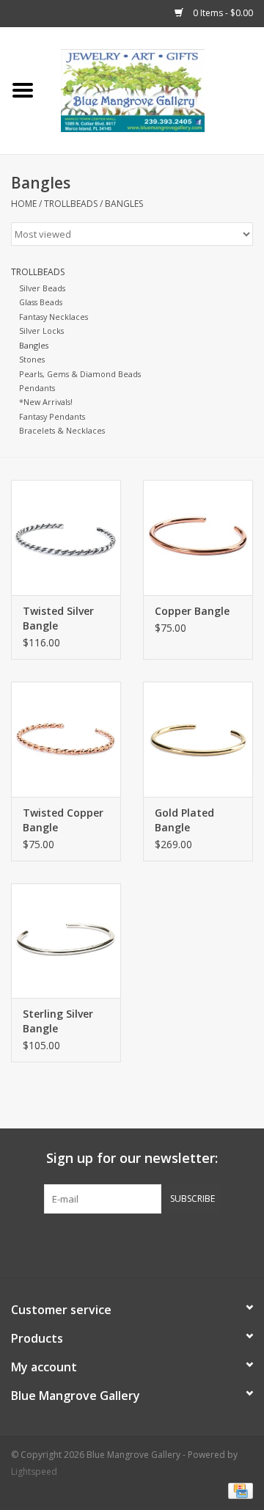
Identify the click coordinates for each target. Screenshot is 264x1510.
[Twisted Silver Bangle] (66, 537)
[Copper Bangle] (198, 537)
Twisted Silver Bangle (58, 618)
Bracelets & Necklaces (62, 430)
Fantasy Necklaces (53, 316)
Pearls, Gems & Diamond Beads (80, 373)
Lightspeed (34, 1471)
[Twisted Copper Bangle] (66, 739)
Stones (32, 359)
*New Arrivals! (46, 401)
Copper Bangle (192, 611)
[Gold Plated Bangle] (198, 739)
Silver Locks (41, 330)
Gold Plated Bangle (184, 820)
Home (24, 203)
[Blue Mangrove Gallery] (155, 89)
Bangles (124, 203)
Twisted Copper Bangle (63, 820)
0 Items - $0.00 (222, 13)
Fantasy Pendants (52, 416)
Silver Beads (42, 287)
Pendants (37, 387)
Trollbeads (71, 203)
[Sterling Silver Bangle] (66, 941)
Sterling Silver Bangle (58, 1021)
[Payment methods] (238, 1490)
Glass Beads (40, 301)
